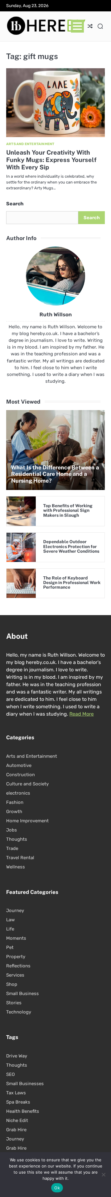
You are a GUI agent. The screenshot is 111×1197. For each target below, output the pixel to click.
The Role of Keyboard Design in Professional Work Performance (72, 582)
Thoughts (16, 839)
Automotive (18, 765)
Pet (10, 947)
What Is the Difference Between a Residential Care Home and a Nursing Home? (55, 474)
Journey (15, 910)
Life (10, 929)
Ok (57, 1187)
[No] (103, 1174)
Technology (18, 1012)
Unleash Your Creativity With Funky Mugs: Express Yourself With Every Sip (51, 160)
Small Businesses (25, 1083)
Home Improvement (27, 821)
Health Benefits (22, 1111)
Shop (11, 984)
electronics (18, 793)
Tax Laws (16, 1093)
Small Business (22, 993)
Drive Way (16, 1056)
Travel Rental (20, 857)
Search (14, 204)
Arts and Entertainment (30, 144)
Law (10, 919)
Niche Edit (17, 1120)
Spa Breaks (18, 1102)
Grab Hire (16, 1129)
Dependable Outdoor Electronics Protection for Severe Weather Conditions (71, 546)
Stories (14, 1002)
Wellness (15, 867)
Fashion (14, 802)
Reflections (18, 966)
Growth (14, 811)
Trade (12, 848)
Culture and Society (27, 784)
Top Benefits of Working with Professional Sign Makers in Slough (67, 510)
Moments (16, 938)
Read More (81, 714)
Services (15, 975)
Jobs (11, 830)
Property (15, 956)
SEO (10, 1074)
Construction (20, 774)
